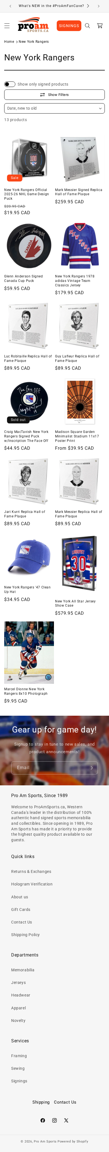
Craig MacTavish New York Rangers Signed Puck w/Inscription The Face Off (26, 436)
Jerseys (18, 982)
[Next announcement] (99, 6)
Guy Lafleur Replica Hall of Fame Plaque (77, 358)
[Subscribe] (91, 767)
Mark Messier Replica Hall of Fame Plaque (78, 514)
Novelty (18, 1020)
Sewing (18, 1068)
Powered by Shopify (73, 1141)
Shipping (41, 1102)
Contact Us (21, 922)
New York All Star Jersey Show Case (75, 603)
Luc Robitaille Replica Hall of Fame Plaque (28, 358)
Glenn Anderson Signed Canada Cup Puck (23, 278)
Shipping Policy (25, 934)
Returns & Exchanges (31, 871)
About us (19, 897)
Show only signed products (43, 84)
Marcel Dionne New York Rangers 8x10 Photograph (26, 691)
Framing (19, 1056)
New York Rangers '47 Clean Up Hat (27, 589)
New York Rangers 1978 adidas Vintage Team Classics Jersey (75, 280)
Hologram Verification (32, 884)
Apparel (18, 1008)
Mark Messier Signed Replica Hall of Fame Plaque (78, 192)
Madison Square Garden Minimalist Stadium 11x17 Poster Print (77, 436)
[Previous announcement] (10, 6)
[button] (7, 26)
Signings (19, 1081)
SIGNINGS (69, 25)
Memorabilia (23, 970)
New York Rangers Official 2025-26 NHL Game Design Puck (26, 194)
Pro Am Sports (45, 1141)
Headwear (20, 995)
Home (9, 42)
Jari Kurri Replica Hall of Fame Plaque (24, 514)
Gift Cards (20, 909)
